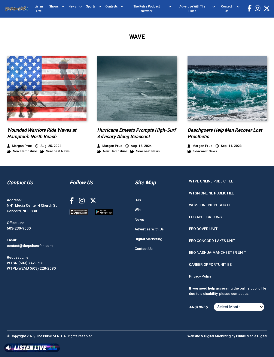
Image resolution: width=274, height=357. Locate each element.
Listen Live (38, 9)
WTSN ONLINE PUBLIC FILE (211, 193)
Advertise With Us (149, 229)
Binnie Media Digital (251, 336)
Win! (138, 210)
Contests (111, 6)
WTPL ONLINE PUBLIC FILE (211, 181)
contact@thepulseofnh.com (30, 245)
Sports (90, 6)
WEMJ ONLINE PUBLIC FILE (211, 205)
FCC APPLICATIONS (205, 217)
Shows (54, 6)
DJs (138, 200)
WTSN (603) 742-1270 (26, 263)
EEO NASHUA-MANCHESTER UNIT (217, 252)
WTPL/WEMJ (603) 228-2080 (31, 268)
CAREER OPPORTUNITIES (210, 264)
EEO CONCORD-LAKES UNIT (212, 241)
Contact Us (226, 9)
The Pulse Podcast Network (147, 9)
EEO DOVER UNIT (203, 229)
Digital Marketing (148, 239)
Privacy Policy (200, 276)
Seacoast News (58, 151)
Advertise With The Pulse (192, 9)
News (72, 6)
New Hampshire (25, 151)
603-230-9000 (19, 228)
